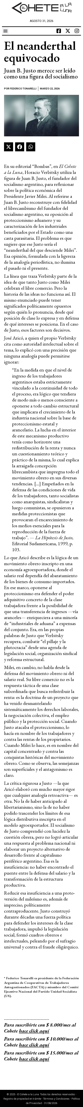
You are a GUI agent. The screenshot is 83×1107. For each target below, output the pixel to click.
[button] (5, 31)
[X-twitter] (68, 31)
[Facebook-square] (59, 31)
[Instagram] (77, 31)
